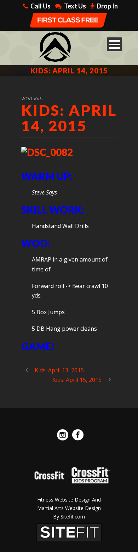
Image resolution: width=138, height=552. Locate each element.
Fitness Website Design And (69, 499)
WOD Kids (32, 98)
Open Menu (114, 44)
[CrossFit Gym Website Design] (69, 532)
